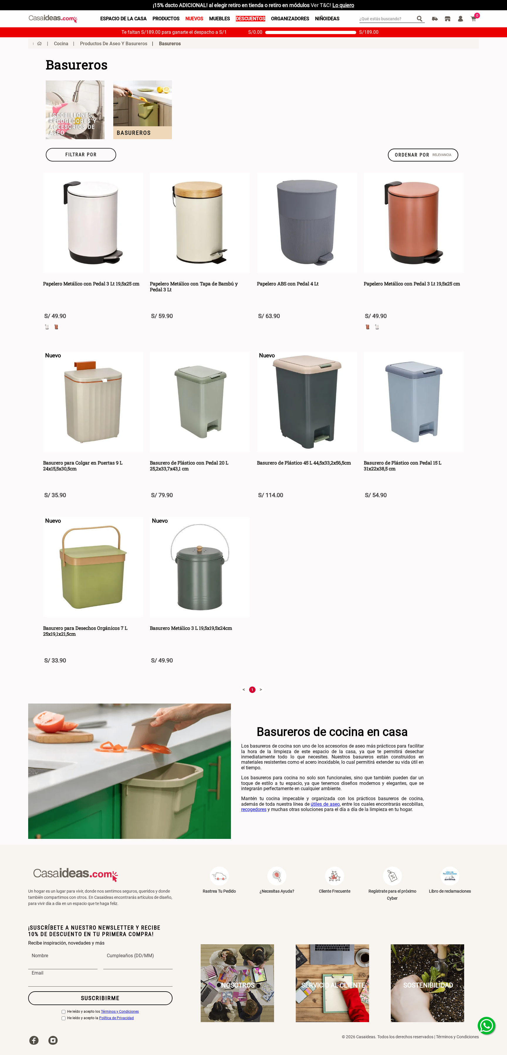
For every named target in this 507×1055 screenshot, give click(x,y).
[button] (81, 154)
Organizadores (290, 18)
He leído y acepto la (100, 1018)
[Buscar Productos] (421, 18)
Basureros (170, 43)
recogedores (253, 809)
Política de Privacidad (116, 1018)
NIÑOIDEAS (327, 18)
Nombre (40, 955)
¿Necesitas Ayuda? (277, 891)
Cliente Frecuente (334, 891)
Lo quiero (343, 5)
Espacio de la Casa (123, 18)
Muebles (219, 18)
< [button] (244, 689)
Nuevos (194, 18)
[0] (473, 19)
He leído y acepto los (103, 1012)
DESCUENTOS (250, 18)
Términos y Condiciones (120, 1012)
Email (37, 973)
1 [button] (252, 690)
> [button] (261, 689)
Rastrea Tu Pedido (219, 891)
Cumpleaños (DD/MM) (130, 955)
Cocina (61, 43)
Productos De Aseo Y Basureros (113, 43)
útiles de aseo (325, 804)
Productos (166, 18)
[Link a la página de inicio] (37, 43)
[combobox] (392, 18)
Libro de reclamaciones (450, 891)
